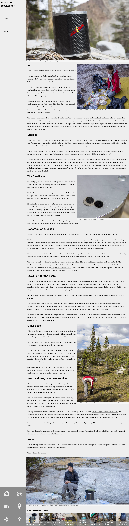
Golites (84, 248)
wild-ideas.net (41, 453)
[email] (17, 19)
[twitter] (15, 19)
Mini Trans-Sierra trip (71, 143)
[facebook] (12, 19)
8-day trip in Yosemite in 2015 (61, 268)
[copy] (20, 19)
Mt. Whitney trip (47, 184)
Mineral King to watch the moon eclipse (105, 412)
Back (5, 31)
